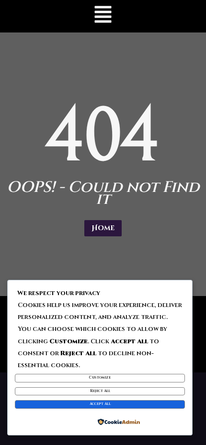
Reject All (100, 391)
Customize (100, 377)
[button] (103, 16)
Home (103, 228)
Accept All (100, 404)
